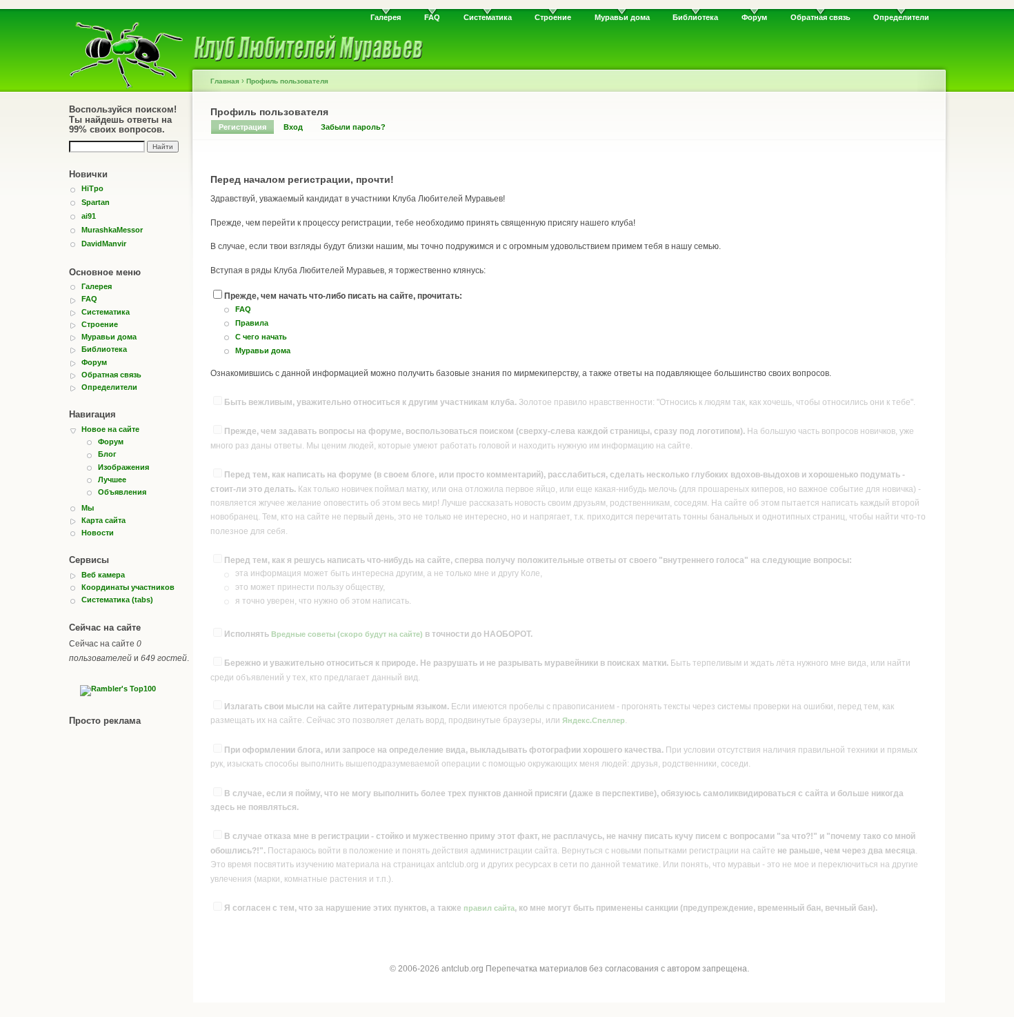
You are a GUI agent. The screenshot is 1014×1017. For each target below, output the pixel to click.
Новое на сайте (110, 429)
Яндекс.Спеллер (593, 720)
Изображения (123, 467)
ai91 (88, 216)
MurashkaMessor (112, 230)
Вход (293, 127)
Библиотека (695, 17)
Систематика (488, 17)
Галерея (385, 17)
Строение (553, 17)
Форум (754, 17)
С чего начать (261, 337)
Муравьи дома (622, 17)
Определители (901, 17)
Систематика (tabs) (117, 599)
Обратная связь (821, 17)
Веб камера (103, 575)
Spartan (95, 202)
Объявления (122, 492)
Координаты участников (128, 587)
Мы (87, 508)
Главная (224, 81)
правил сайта (489, 908)
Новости (97, 533)
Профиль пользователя (287, 81)
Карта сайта (103, 520)
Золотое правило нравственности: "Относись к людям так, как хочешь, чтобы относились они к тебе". (569, 402)
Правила (251, 323)
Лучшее (112, 479)
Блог (107, 454)
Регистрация (242, 127)
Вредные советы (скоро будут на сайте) (347, 634)
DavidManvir (103, 243)
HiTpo (92, 188)
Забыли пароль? (353, 127)
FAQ (432, 17)
